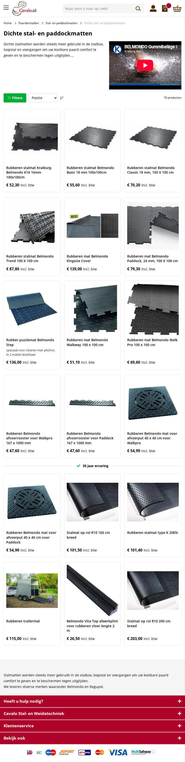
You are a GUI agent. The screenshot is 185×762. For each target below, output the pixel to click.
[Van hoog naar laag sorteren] (61, 98)
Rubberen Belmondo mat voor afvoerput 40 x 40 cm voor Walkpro (152, 438)
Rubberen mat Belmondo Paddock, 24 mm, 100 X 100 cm (152, 258)
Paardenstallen (29, 23)
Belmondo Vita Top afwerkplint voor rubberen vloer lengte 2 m (92, 626)
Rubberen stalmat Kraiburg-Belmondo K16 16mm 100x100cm (29, 172)
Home (8, 23)
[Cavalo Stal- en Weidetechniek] (35, 8)
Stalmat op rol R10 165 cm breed (88, 535)
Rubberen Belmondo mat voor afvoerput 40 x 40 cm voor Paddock (31, 537)
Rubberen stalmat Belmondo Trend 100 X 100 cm (30, 258)
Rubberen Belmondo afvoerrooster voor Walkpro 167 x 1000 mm (29, 438)
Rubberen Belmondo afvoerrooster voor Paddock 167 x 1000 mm (90, 438)
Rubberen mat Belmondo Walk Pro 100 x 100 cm (152, 342)
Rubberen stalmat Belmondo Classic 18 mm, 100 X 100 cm (151, 170)
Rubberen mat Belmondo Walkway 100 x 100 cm (87, 342)
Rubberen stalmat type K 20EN (152, 532)
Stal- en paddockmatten (61, 23)
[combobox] (103, 8)
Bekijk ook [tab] (14, 738)
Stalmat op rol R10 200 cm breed (148, 623)
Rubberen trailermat (23, 621)
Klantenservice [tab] (19, 725)
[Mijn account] (153, 8)
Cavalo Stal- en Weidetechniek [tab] (34, 713)
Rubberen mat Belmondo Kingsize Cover (87, 258)
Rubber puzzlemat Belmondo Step (30, 342)
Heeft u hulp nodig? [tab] (23, 701)
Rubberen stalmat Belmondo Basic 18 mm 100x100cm (90, 170)
